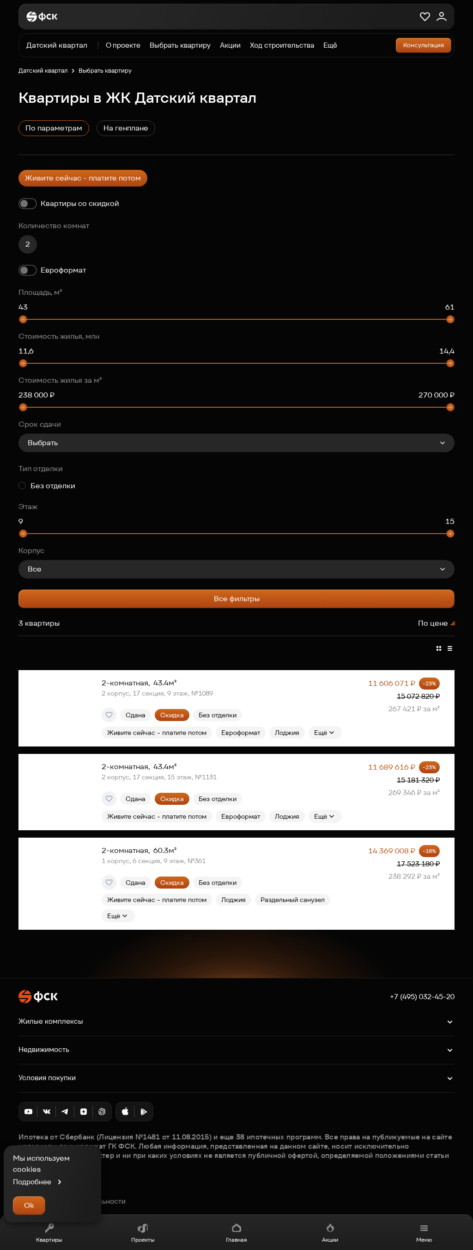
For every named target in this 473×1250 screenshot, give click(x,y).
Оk (29, 1205)
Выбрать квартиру (180, 45)
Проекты (142, 1239)
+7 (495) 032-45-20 (422, 997)
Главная (236, 1239)
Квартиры (49, 1239)
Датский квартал (42, 71)
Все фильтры (237, 598)
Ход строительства (282, 45)
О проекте (123, 45)
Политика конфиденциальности (72, 1201)
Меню (424, 1239)
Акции (330, 1239)
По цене (433, 623)
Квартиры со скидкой (80, 203)
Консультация (423, 45)
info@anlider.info (45, 1191)
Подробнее (32, 1181)
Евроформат (63, 270)
